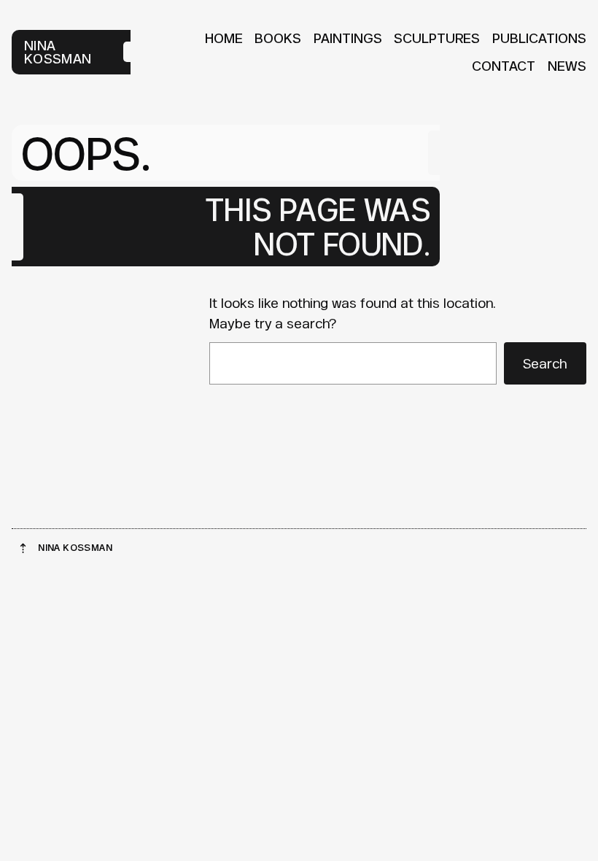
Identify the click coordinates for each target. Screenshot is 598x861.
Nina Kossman (58, 51)
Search (545, 363)
